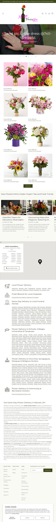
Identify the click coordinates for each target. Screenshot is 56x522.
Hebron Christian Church (32, 380)
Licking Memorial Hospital (19, 297)
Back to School (6, 470)
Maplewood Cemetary (36, 315)
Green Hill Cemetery (40, 312)
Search (14, 469)
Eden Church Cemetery (19, 310)
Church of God (25, 369)
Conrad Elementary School (38, 344)
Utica (48, 290)
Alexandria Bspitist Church (19, 364)
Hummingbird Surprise (34, 120)
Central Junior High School (39, 339)
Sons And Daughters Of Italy (19, 394)
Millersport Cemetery (24, 317)
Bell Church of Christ (44, 364)
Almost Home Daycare (36, 334)
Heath (49, 288)
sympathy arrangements (33, 443)
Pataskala (36, 290)
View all (28, 186)
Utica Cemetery (16, 325)
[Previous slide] (20, 56)
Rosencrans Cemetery (24, 321)
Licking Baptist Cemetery (39, 313)
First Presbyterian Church (41, 374)
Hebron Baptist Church (18, 380)
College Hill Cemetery (35, 308)
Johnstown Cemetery (24, 313)
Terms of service (23, 498)
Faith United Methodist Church (34, 372)
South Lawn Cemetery (24, 323)
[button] (3, 13)
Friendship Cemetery (17, 312)
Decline (42, 517)
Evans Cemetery (32, 310)
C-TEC (29, 339)
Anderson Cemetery (17, 307)
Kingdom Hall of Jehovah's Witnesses (22, 384)
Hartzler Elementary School (30, 349)
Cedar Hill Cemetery (23, 308)
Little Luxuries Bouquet (10, 120)
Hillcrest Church (43, 380)
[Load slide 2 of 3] (26, 56)
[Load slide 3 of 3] (28, 56)
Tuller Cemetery (46, 323)
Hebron (14, 290)
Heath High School (21, 351)
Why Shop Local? (24, 476)
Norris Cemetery (40, 318)
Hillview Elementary (23, 352)
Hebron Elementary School (34, 351)
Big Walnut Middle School (23, 338)
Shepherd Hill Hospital (32, 297)
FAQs (22, 469)
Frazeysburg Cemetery (44, 310)
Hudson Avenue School (37, 352)
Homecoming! (28, 45)
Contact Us (24, 472)
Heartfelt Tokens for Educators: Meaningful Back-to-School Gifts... (13, 218)
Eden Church (20, 372)
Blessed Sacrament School (39, 338)
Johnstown (19, 290)
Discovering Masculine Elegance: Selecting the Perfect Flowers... (39, 218)
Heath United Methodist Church (41, 379)
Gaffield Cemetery (29, 312)
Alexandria (15, 288)
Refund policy (24, 489)
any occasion (22, 445)
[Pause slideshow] (35, 56)
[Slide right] (31, 237)
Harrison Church (26, 379)
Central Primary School (34, 341)
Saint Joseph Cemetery (39, 321)
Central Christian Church (18, 366)
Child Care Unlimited (31, 342)
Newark (31, 290)
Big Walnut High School (30, 336)
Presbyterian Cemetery (38, 320)
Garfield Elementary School (32, 346)
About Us (6, 495)
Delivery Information (24, 482)
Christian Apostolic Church (29, 367)
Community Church (33, 371)
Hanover (44, 288)
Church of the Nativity (36, 369)
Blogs (14, 472)
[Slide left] (24, 237)
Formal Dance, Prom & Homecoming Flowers (7, 478)
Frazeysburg (31, 288)
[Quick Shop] (42, 13)
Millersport (26, 290)
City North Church (22, 371)
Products (6, 491)
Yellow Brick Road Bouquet (11, 181)
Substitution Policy (24, 493)
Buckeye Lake (23, 288)
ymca (29, 394)
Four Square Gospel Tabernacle (35, 377)
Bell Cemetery (41, 307)
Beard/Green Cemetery (30, 307)
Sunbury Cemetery (36, 323)
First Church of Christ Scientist (24, 374)
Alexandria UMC (32, 364)
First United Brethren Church (39, 376)
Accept (27, 517)
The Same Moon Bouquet (11, 90)
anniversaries (17, 443)
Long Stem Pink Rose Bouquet (36, 181)
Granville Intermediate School (32, 347)
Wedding (6, 485)
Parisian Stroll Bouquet (34, 151)
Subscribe (48, 470)
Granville (38, 288)
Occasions (6, 488)
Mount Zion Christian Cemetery (27, 318)
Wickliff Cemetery (26, 325)
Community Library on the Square (21, 344)
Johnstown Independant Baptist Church (39, 382)
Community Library (45, 342)
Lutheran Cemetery (23, 315)
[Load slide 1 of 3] (24, 56)
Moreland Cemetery (36, 317)
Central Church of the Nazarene (34, 366)
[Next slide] (32, 56)
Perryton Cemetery (24, 320)
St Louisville (43, 290)
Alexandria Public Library (19, 334)
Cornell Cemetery (46, 308)
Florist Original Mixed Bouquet (36, 90)
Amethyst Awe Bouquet (10, 151)
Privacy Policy (15, 513)
